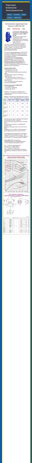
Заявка (23, 14)
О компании (17, 14)
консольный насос (15, 52)
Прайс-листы (17, 17)
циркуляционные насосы (10, 49)
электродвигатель (22, 55)
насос (5, 73)
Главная (10, 14)
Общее (8, 28)
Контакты (10, 17)
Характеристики (16, 28)
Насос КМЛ (7, 140)
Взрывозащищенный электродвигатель (14, 61)
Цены (23, 28)
